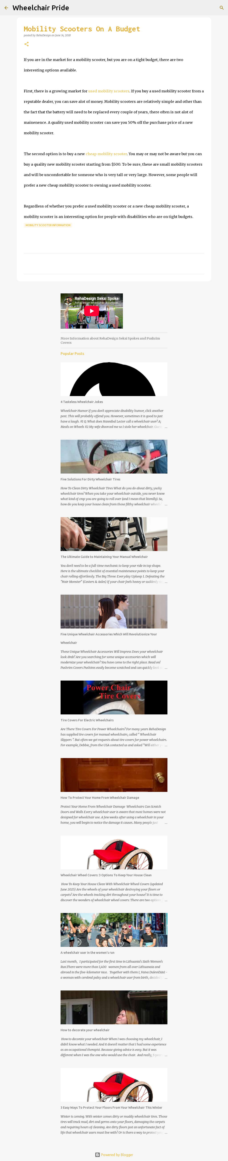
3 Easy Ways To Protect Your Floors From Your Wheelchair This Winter (111, 1107)
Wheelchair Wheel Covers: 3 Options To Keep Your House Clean (106, 875)
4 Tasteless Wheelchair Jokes (82, 402)
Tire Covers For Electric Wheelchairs (87, 720)
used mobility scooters (108, 91)
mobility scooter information (48, 225)
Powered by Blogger (116, 1155)
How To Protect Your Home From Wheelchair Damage (100, 797)
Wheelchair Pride (40, 8)
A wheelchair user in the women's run (87, 952)
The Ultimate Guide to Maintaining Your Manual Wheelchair (104, 557)
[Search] (221, 7)
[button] (26, 44)
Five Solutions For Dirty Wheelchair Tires (90, 479)
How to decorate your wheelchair (85, 1030)
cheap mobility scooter (106, 154)
